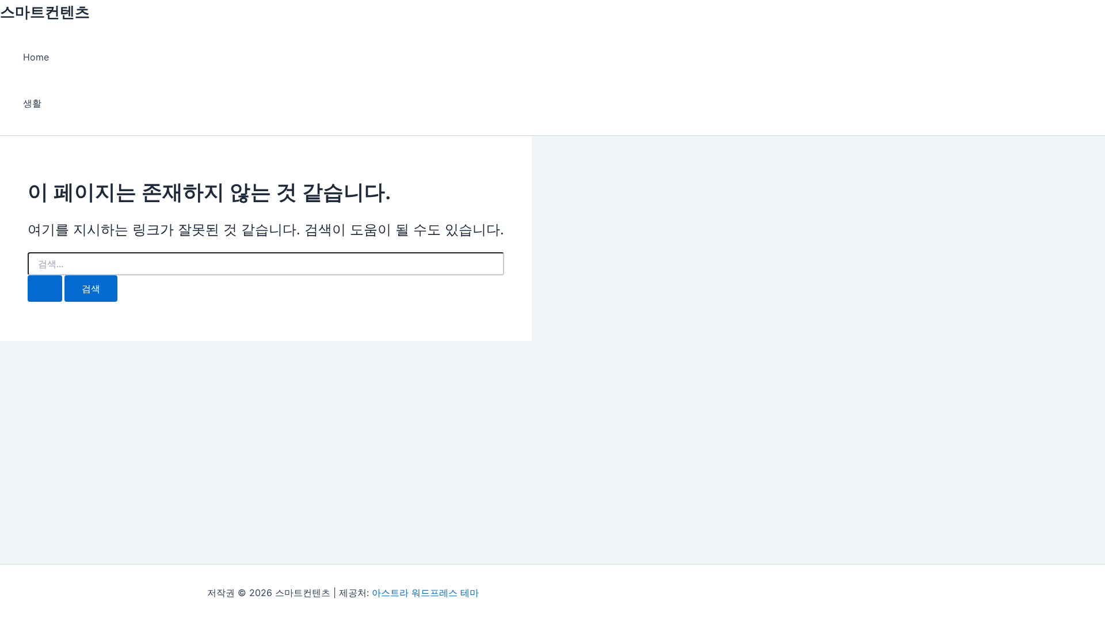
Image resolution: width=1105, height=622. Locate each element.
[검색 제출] (45, 288)
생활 (32, 103)
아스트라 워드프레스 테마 (425, 592)
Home (36, 57)
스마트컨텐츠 (45, 12)
